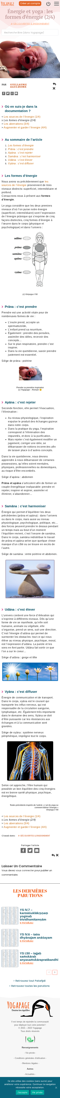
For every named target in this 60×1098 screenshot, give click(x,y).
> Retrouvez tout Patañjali (29, 981)
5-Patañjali (26, 922)
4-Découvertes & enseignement (30, 23)
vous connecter (25, 870)
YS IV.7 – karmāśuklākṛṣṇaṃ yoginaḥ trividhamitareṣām (34, 914)
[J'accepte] (56, 1087)
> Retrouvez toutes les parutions (29, 986)
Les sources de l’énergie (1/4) (22, 116)
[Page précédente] (54, 84)
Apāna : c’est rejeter (20, 152)
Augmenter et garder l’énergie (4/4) (25, 127)
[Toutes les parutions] (54, 89)
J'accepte (22, 1092)
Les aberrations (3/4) (16, 123)
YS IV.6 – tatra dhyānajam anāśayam (36, 936)
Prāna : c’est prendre (21, 149)
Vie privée (37, 1092)
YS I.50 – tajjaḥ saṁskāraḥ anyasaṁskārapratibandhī (39, 956)
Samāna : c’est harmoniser (24, 156)
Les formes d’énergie (21, 145)
